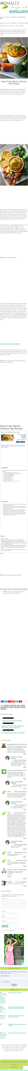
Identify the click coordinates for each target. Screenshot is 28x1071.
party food (17, 707)
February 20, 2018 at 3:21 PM (19, 869)
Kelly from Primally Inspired (8, 25)
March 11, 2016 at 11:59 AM (20, 791)
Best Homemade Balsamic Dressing (13, 733)
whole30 (3, 709)
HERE (13, 547)
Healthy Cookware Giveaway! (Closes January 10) (16, 1016)
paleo (11, 707)
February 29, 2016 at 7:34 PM (19, 760)
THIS (16, 472)
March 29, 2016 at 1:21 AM (20, 852)
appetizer (6, 705)
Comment (4, 898)
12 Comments (21, 25)
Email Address (5, 976)
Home (2, 17)
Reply (25, 753)
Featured (7, 17)
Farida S (9, 869)
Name (4, 911)
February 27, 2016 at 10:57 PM (19, 744)
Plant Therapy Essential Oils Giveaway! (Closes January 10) (16, 1007)
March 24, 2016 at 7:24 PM (20, 812)
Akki (8, 860)
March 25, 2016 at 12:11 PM (20, 844)
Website (4, 921)
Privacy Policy (14, 1066)
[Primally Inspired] (14, 5)
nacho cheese (4, 707)
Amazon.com (8, 1050)
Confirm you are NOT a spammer (13, 929)
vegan (23, 707)
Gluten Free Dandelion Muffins (12, 720)
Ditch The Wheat (23, 436)
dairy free (13, 705)
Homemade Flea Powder (15, 992)
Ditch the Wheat (9, 228)
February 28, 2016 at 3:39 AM (19, 770)
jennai (9, 852)
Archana (9, 770)
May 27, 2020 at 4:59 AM (20, 881)
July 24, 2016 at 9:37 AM (21, 860)
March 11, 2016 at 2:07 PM (20, 805)
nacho (22, 705)
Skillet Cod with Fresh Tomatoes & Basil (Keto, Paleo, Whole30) (13, 726)
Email (3, 916)
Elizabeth (10, 744)
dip (18, 705)
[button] (18, 442)
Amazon (25, 1044)
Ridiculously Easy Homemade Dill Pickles (17, 1024)
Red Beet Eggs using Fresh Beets (17, 1033)
